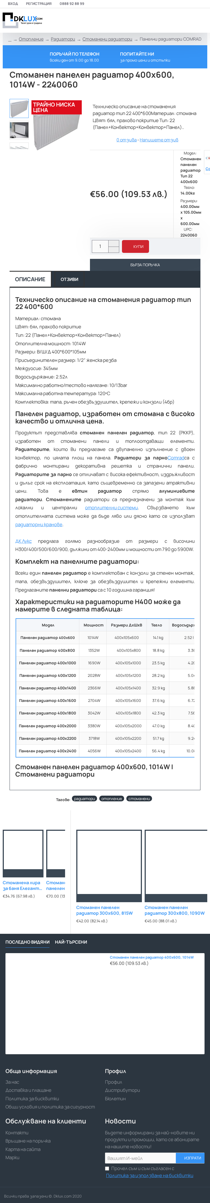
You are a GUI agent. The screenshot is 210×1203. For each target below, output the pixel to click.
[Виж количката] (202, 20)
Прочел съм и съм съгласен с (149, 1171)
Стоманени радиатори (107, 39)
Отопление (31, 39)
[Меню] (167, 20)
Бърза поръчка (145, 264)
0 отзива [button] (126, 140)
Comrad (176, 457)
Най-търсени (71, 942)
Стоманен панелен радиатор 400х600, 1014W (152, 957)
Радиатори (63, 39)
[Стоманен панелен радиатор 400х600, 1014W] (56, 1003)
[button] (135, 246)
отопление (111, 798)
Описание (30, 279)
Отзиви (69, 279)
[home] (9, 39)
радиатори (84, 798)
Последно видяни (27, 942)
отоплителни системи (111, 507)
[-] (113, 250)
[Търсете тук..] (189, 20)
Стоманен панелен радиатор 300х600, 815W (104, 910)
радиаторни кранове (38, 524)
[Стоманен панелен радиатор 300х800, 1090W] (177, 862)
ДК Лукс (23, 541)
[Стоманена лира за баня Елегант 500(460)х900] (23, 850)
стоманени (139, 798)
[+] (113, 243)
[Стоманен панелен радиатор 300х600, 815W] (109, 862)
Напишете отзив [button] (159, 140)
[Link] (22, 20)
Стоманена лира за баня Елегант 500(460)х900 (21, 886)
